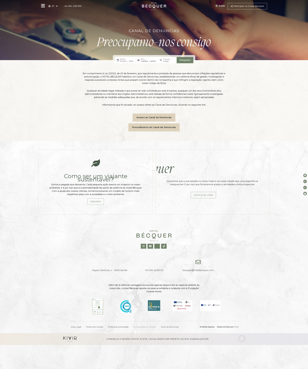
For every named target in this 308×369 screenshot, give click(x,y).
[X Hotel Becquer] (157, 246)
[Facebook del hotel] (305, 175)
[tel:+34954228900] (154, 262)
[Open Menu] (43, 6)
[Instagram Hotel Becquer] (144, 246)
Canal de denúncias (170, 327)
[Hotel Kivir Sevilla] (70, 339)
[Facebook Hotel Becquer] (151, 246)
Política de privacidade (118, 327)
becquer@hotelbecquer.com (198, 270)
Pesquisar (185, 60)
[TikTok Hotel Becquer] (164, 246)
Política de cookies (94, 327)
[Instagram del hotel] (305, 181)
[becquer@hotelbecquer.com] (198, 262)
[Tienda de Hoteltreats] (305, 193)
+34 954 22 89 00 (154, 270)
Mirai (236, 327)
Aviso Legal (76, 327)
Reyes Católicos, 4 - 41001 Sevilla (109, 270)
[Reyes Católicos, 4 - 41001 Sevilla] (109, 262)
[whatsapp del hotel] (305, 187)
